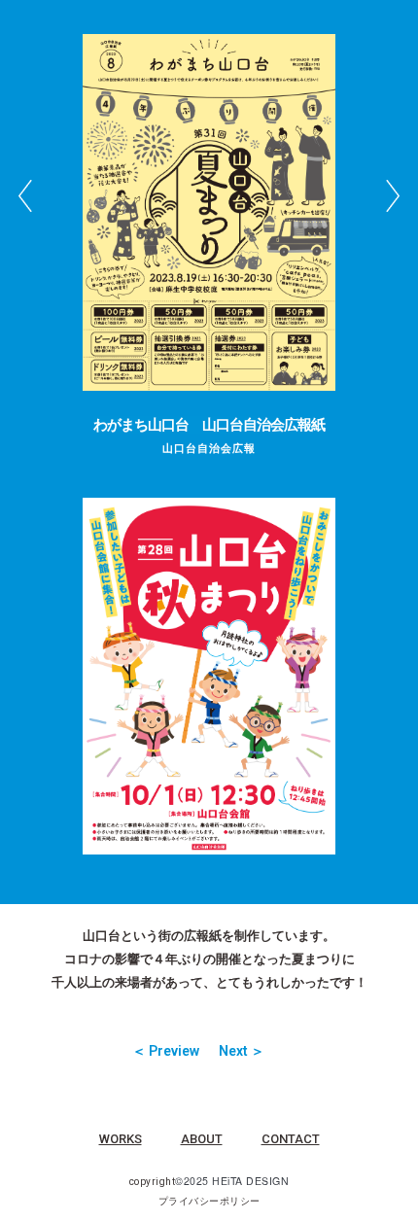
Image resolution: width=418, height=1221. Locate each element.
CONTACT (290, 1139)
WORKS (120, 1139)
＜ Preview (165, 1051)
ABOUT (202, 1139)
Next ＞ (241, 1051)
